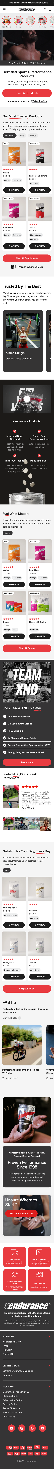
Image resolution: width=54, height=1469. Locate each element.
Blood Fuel (8, 227)
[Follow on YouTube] (11, 1428)
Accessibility (9, 1416)
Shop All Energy (27, 648)
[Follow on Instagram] (21, 1428)
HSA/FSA (7, 1350)
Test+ (32, 227)
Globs (6, 172)
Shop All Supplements (27, 258)
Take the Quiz (39, 101)
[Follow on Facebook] (32, 1428)
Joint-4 (32, 962)
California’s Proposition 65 (16, 1391)
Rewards (7, 1375)
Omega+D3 (8, 962)
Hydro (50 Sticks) (38, 622)
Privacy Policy (10, 1404)
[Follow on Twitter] (42, 1428)
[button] (8, 169)
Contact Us (8, 1354)
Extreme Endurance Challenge (18, 1371)
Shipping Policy (10, 1396)
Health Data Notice (12, 1412)
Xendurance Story (12, 1341)
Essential (33, 910)
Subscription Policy (12, 1400)
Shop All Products (27, 93)
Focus (6, 622)
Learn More (27, 762)
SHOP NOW (14, 190)
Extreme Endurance (38, 176)
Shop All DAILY (27, 988)
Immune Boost (10, 907)
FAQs (5, 1345)
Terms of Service (11, 1408)
